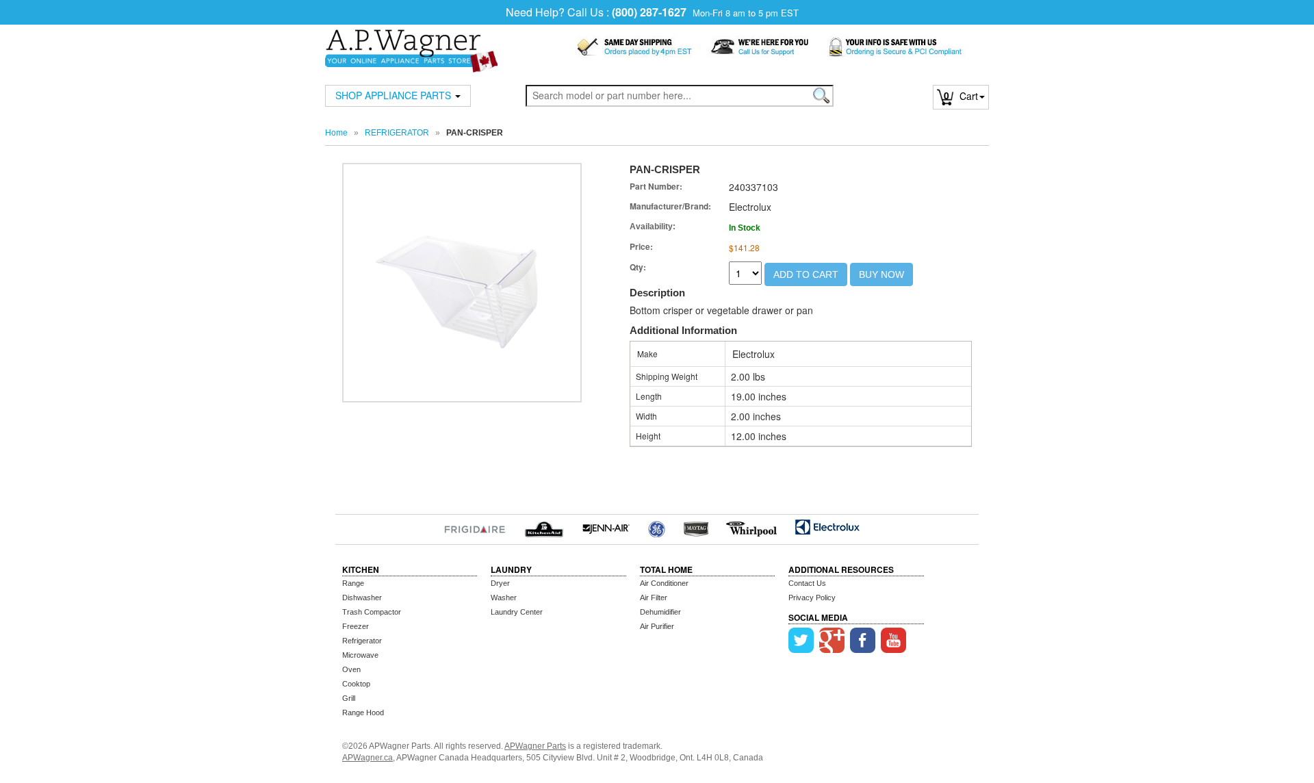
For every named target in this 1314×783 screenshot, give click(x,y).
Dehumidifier (660, 612)
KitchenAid (544, 527)
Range (353, 583)
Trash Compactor (371, 612)
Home (336, 133)
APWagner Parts (535, 746)
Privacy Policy (812, 597)
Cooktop (356, 684)
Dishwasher (362, 597)
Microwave (360, 655)
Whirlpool (751, 527)
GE (656, 527)
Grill (348, 698)
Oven (351, 669)
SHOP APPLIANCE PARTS (394, 95)
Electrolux (827, 527)
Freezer (355, 626)
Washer (504, 597)
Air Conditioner (664, 583)
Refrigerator (362, 641)
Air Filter (653, 597)
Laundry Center (517, 612)
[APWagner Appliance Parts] (411, 42)
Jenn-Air (605, 527)
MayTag (695, 527)
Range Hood (363, 712)
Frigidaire (475, 527)
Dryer (500, 583)
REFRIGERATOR (397, 133)
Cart (961, 96)
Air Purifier (657, 626)
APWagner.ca (367, 757)
